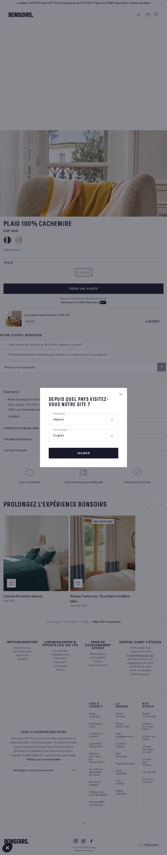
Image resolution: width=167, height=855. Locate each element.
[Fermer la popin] (120, 394)
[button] (7, 847)
